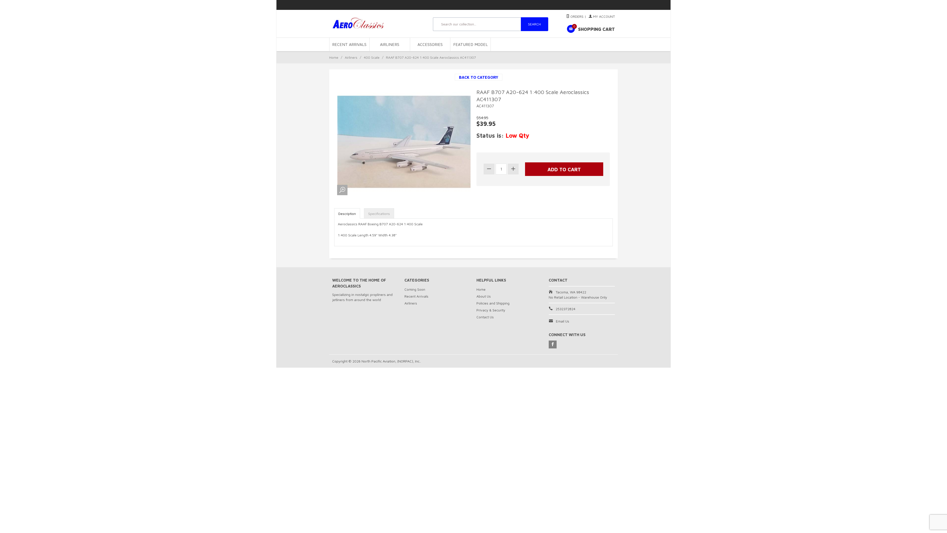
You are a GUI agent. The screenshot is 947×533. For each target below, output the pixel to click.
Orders (576, 16)
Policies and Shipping (493, 303)
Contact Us (485, 317)
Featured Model (470, 44)
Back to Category (478, 77)
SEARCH (534, 24)
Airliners (389, 44)
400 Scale (372, 57)
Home (333, 57)
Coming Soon (414, 289)
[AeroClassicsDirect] (377, 24)
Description (347, 213)
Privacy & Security (490, 310)
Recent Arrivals (349, 44)
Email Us (562, 321)
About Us (483, 296)
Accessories (430, 44)
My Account (603, 16)
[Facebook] (553, 344)
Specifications (379, 213)
